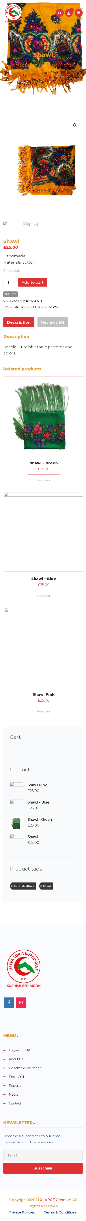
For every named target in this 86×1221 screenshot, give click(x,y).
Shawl (51, 306)
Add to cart (32, 282)
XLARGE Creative (55, 1200)
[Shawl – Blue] (43, 532)
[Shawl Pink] (43, 647)
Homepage (21, 65)
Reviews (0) (52, 322)
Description (19, 322)
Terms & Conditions (60, 1212)
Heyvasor (48, 65)
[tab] (18, 322)
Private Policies (22, 1212)
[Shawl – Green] (43, 416)
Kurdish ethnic (29, 306)
